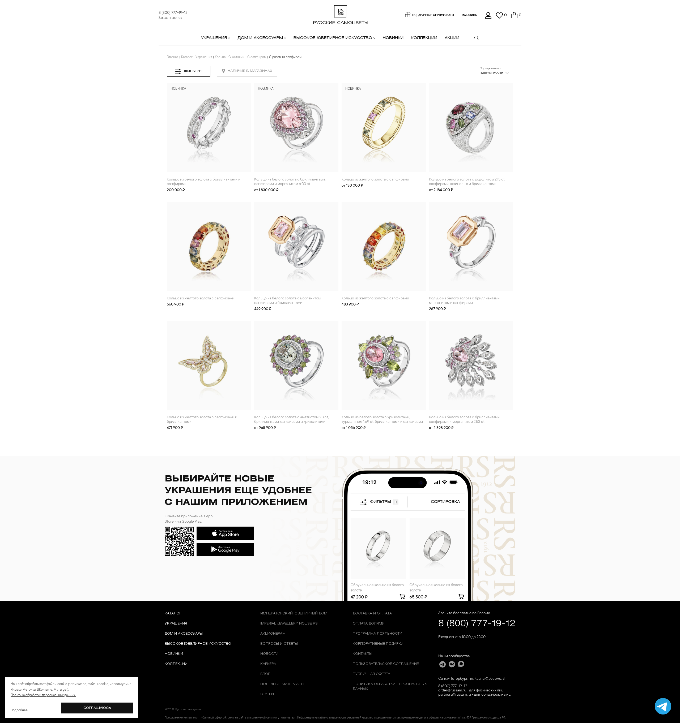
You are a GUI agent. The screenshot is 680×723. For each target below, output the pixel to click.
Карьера (268, 663)
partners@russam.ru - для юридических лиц (474, 695)
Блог (265, 674)
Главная (172, 57)
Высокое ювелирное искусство (198, 643)
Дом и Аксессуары (184, 633)
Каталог (187, 57)
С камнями (236, 57)
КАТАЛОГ (173, 613)
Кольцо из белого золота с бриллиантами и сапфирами (203, 182)
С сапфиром (256, 57)
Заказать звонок (170, 18)
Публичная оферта (371, 674)
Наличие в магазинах (250, 71)
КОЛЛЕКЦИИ (424, 38)
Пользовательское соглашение (386, 663)
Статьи (267, 694)
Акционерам (273, 633)
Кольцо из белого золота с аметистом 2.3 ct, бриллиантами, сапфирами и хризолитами (291, 419)
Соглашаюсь (97, 708)
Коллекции (176, 663)
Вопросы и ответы (279, 643)
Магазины (470, 15)
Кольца (220, 57)
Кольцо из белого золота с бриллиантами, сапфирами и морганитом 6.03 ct (289, 182)
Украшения (204, 57)
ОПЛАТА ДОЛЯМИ (369, 623)
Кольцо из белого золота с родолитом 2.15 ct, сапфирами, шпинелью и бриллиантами (467, 182)
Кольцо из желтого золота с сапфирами (375, 180)
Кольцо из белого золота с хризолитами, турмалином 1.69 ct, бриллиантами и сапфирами (382, 419)
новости (269, 653)
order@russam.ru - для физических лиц (470, 690)
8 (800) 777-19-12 (173, 13)
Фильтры (193, 71)
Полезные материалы (282, 684)
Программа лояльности (377, 633)
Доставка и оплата (372, 613)
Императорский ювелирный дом (293, 613)
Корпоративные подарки (378, 643)
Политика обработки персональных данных (390, 686)
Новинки (393, 38)
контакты (362, 653)
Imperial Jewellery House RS (289, 623)
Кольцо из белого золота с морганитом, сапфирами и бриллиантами (287, 300)
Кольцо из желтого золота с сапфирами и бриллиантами (202, 419)
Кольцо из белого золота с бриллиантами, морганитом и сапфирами (464, 300)
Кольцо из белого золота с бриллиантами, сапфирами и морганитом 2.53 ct (464, 419)
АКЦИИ (452, 38)
